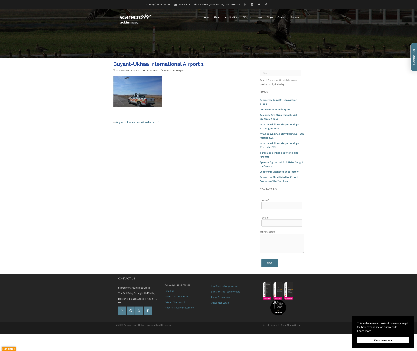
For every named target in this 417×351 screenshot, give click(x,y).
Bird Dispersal (179, 70)
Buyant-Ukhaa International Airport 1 (137, 122)
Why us (247, 17)
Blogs (270, 17)
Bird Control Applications (225, 286)
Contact (281, 17)
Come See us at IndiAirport (275, 109)
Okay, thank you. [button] (383, 340)
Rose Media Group (291, 325)
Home (206, 17)
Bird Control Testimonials (225, 291)
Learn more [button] (364, 331)
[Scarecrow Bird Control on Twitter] (139, 311)
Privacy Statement (175, 302)
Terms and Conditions (177, 296)
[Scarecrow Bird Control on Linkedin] (122, 311)
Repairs (295, 17)
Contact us (184, 4)
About (217, 17)
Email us (169, 290)
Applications (232, 17)
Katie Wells (152, 70)
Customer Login (220, 302)
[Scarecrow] (136, 18)
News (259, 17)
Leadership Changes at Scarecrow (279, 171)
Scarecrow (130, 325)
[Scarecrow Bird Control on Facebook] (148, 311)
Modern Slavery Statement (179, 307)
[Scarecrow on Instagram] (131, 311)
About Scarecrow (220, 297)
